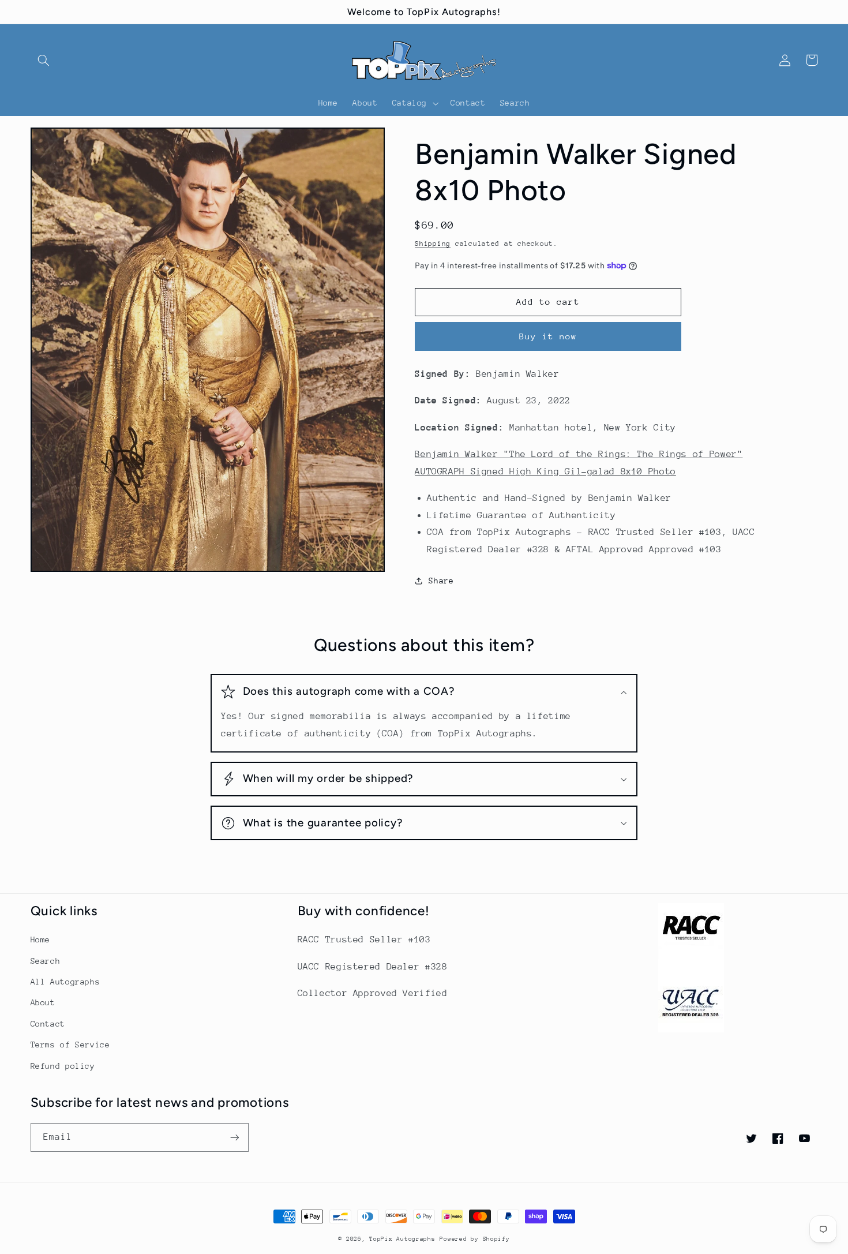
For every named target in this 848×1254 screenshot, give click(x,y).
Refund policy (63, 1065)
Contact (48, 1023)
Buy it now (548, 336)
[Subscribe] (234, 1137)
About (43, 1002)
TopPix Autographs (402, 1239)
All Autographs (65, 981)
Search (46, 960)
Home (41, 939)
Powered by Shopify (474, 1239)
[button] (44, 60)
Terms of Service (70, 1044)
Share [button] (441, 580)
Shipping (433, 243)
